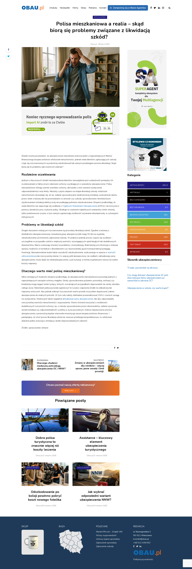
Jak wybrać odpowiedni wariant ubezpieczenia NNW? (96, 496)
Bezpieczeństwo (149, 215)
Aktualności (100, 17)
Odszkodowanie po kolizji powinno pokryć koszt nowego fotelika (45, 496)
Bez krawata (149, 207)
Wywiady (149, 252)
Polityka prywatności (143, 559)
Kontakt (102, 7)
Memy (75, 7)
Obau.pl (93, 44)
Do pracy (149, 222)
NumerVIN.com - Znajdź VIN (109, 531)
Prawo (149, 237)
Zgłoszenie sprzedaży (106, 542)
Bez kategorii (149, 200)
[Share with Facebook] (8, 49)
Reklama (93, 7)
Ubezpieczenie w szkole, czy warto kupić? (147, 288)
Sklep (83, 7)
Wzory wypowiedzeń (106, 535)
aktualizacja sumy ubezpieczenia (78, 298)
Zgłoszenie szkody (105, 546)
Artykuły (149, 192)
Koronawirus (149, 230)
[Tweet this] (8, 56)
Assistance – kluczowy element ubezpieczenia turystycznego (96, 444)
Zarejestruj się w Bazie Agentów (129, 7)
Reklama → (70, 390)
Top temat (149, 244)
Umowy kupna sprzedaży (108, 539)
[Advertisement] (147, 333)
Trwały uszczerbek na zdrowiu (142, 267)
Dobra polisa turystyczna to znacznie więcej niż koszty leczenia (45, 444)
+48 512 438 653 (141, 542)
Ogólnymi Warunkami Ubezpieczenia (80, 206)
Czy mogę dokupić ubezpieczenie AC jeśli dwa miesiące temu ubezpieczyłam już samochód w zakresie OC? (147, 278)
